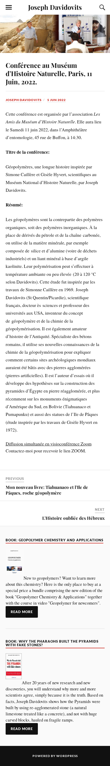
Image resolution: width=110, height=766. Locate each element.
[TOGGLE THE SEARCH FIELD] (101, 7)
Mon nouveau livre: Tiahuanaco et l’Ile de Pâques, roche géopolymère (47, 490)
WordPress (67, 756)
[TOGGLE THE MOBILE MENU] (9, 7)
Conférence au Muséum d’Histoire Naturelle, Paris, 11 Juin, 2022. (49, 73)
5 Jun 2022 (56, 100)
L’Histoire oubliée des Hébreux (73, 518)
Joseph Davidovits (55, 7)
